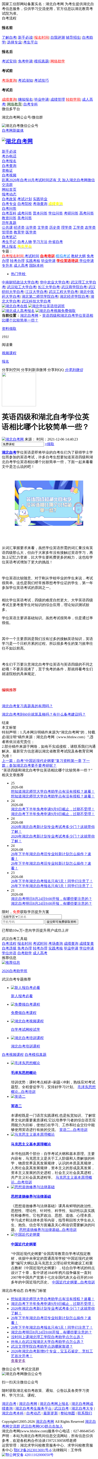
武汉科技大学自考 (36, 301)
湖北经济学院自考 (74, 296)
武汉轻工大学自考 (21, 287)
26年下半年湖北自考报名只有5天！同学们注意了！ (52, 1327)
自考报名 (9, 161)
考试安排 (9, 61)
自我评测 (57, 37)
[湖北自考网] (17, 141)
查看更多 (18, 1361)
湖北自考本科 (13, 1413)
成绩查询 (9, 99)
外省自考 (55, 242)
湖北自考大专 (82, 1408)
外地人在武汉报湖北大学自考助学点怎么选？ (47, 1342)
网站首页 (9, 189)
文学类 (42, 227)
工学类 (78, 227)
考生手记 (9, 242)
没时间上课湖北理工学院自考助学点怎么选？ (47, 1337)
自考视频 (9, 175)
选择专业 (14, 42)
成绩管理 (57, 99)
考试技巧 (41, 80)
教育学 (19, 232)
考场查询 (9, 80)
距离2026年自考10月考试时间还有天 (32, 180)
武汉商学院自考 (74, 287)
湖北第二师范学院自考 (40, 296)
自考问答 (9, 208)
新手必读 (25, 37)
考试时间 (32, 256)
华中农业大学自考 (54, 282)
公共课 (7, 227)
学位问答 (55, 213)
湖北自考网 (29, 315)
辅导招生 (73, 37)
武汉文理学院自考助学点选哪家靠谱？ (42, 1346)
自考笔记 (9, 237)
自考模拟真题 (35, 1055)
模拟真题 (41, 61)
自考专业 (9, 204)
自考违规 (9, 948)
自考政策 (9, 199)
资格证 (7, 170)
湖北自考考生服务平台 (34, 1408)
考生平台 (30, 42)
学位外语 (9, 953)
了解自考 (9, 37)
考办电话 (9, 156)
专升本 (7, 265)
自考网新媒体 (13, 130)
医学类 (31, 232)
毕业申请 (41, 99)
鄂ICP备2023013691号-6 (33, 1450)
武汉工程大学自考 (63, 292)
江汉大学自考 (36, 292)
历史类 (54, 227)
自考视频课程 (13, 1055)
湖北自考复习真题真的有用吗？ (27, 706)
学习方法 (40, 242)
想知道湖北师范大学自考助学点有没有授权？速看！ (53, 1299)
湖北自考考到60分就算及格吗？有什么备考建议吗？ (44, 714)
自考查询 (9, 166)
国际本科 (36, 265)
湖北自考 (9, 452)
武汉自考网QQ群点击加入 (42, 1426)
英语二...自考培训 (73, 1130)
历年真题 (9, 223)
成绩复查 (86, 943)
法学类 (31, 227)
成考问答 (24, 213)
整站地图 (67, 1413)
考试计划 (24, 199)
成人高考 (21, 265)
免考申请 (25, 61)
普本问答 (40, 213)
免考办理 (24, 948)
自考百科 (9, 213)
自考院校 (24, 204)
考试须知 (25, 80)
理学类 (66, 227)
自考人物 (24, 242)
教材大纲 (78, 256)
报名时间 (41, 37)
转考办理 (17, 261)
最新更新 (50, 1413)
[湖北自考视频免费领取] (56, 311)
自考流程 (9, 943)
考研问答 (71, 213)
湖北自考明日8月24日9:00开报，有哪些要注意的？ (51, 1332)
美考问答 (24, 218)
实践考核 (33, 261)
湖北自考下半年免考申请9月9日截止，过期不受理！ (53, 1304)
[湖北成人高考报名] (18, 311)
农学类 (90, 227)
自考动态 (33, 1413)
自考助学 (24, 953)
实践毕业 (40, 199)
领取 (49, 444)
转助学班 (73, 99)
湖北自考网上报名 (54, 1404)
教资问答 (9, 218)
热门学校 (18, 274)
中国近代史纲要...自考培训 (73, 1282)
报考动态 (9, 194)
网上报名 (9, 246)
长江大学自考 (49, 287)
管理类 (7, 232)
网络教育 (14, 104)
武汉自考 (61, 1408)
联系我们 (84, 1413)
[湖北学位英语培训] (46, 306)
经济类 (19, 227)
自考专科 (30, 104)
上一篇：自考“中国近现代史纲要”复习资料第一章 (42, 761)
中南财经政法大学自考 (20, 282)
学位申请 (86, 261)
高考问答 (86, 213)
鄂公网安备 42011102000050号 (29, 1455)
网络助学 (57, 61)
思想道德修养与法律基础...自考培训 (48, 1230)
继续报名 (25, 99)
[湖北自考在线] (14, 306)
